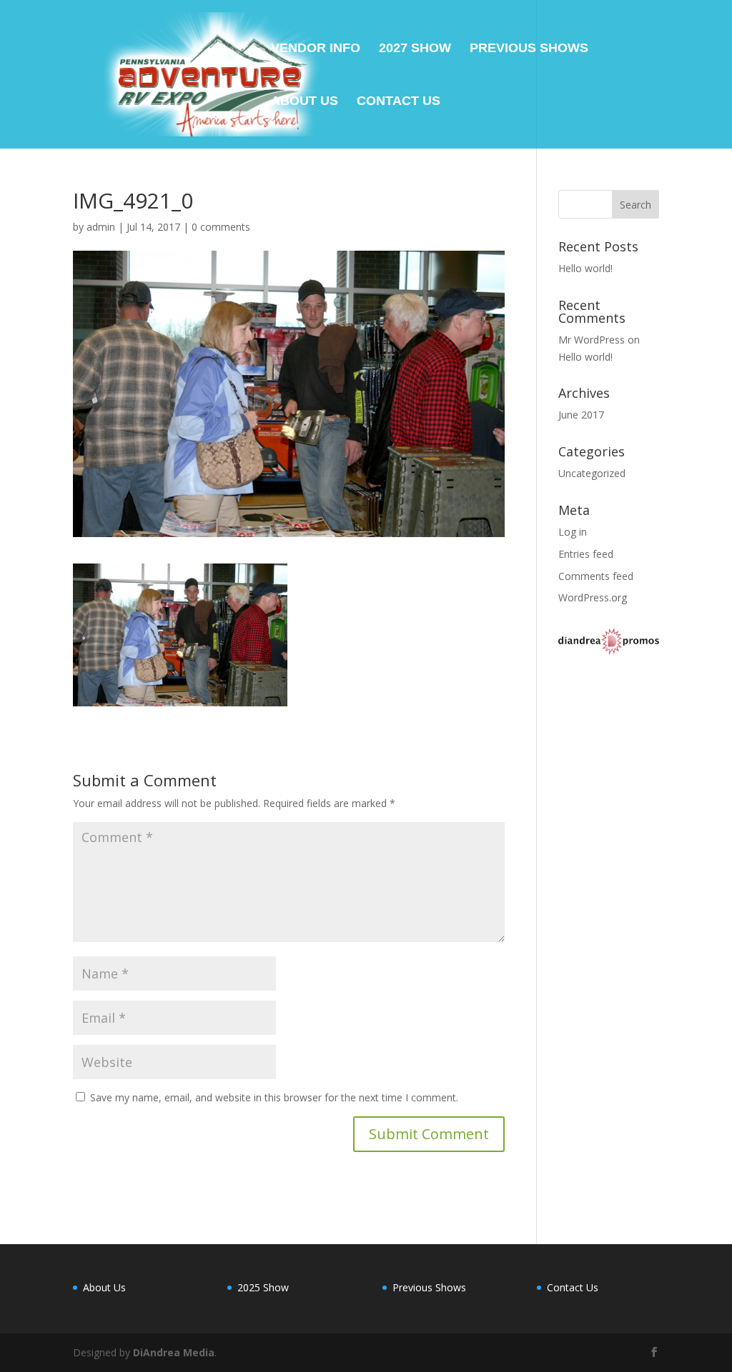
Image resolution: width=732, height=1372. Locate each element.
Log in (572, 532)
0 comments (221, 227)
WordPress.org (592, 597)
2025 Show (263, 1287)
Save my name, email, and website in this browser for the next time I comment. (274, 1097)
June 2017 (581, 414)
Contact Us (398, 102)
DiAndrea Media (173, 1352)
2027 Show (415, 49)
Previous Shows (529, 49)
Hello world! (585, 268)
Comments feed (595, 576)
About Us (304, 102)
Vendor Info (315, 49)
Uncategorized (591, 473)
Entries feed (585, 554)
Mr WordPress (591, 339)
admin (100, 227)
